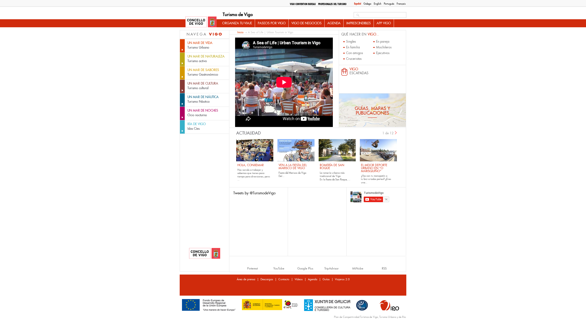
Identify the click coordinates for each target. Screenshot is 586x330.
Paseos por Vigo (272, 23)
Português (389, 3)
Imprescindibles (358, 23)
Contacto (283, 279)
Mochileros (384, 47)
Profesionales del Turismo (332, 4)
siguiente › (396, 132)
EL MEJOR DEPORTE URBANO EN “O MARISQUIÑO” (374, 168)
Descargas (266, 279)
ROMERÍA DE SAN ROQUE (332, 166)
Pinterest (252, 268)
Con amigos (354, 53)
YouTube (278, 268)
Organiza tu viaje (237, 23)
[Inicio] (201, 22)
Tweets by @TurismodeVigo (254, 193)
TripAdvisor (331, 268)
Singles (351, 41)
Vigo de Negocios (306, 23)
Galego (367, 3)
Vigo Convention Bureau (303, 4)
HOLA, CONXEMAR (250, 165)
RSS (384, 268)
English (377, 3)
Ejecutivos (383, 53)
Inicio (240, 32)
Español (357, 3)
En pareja (382, 41)
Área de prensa (246, 279)
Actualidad (248, 133)
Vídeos (299, 279)
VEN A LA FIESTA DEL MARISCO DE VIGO (293, 166)
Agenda (334, 23)
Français (401, 3)
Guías (326, 279)
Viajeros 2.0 (342, 279)
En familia (353, 47)
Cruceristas (354, 59)
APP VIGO (384, 23)
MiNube (357, 268)
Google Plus (305, 268)
